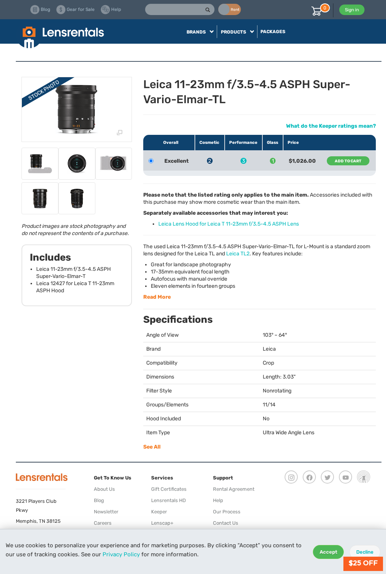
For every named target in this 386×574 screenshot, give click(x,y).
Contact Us (225, 523)
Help (218, 500)
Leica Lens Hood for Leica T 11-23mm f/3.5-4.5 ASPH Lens (228, 224)
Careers (103, 523)
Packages (272, 31)
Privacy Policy (121, 554)
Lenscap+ (162, 523)
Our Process (226, 511)
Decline (365, 552)
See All (152, 447)
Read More (157, 297)
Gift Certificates (169, 489)
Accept (328, 552)
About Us (104, 489)
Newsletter (106, 511)
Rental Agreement (233, 489)
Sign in (352, 9)
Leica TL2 (238, 253)
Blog (99, 500)
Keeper (159, 511)
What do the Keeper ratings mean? (331, 126)
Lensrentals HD (168, 500)
